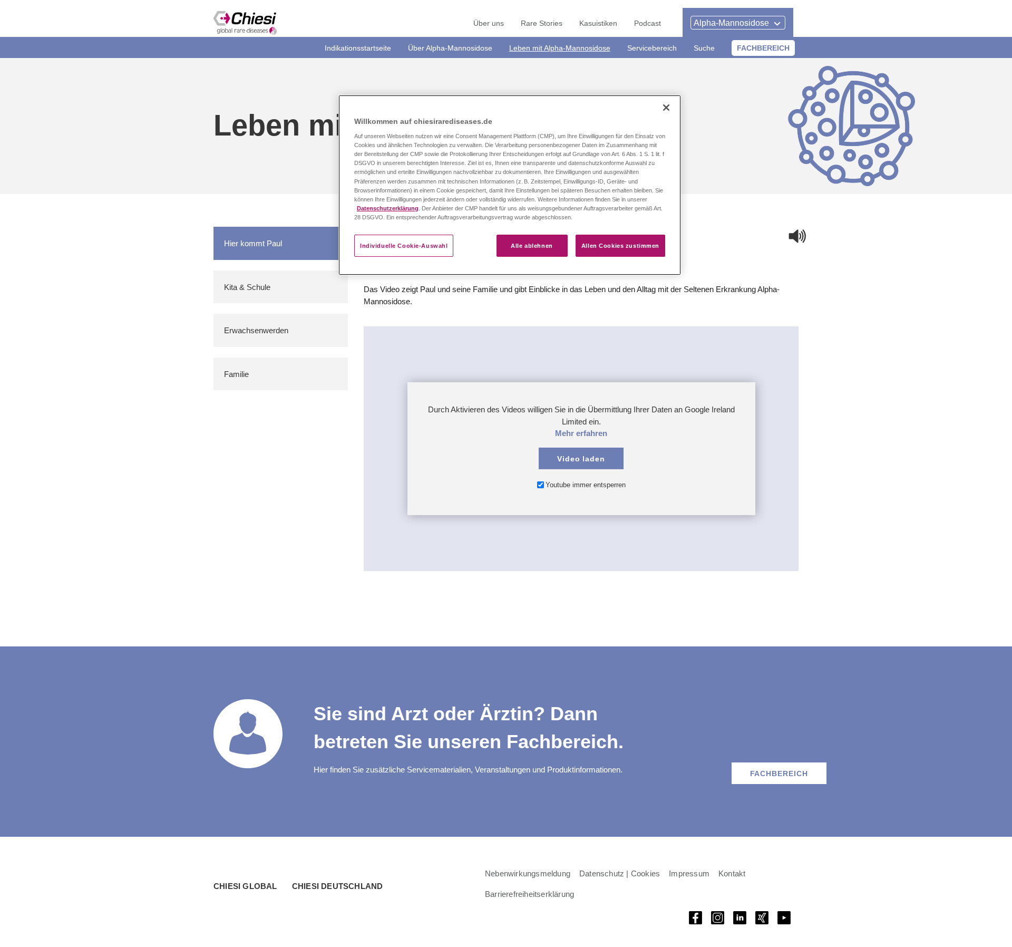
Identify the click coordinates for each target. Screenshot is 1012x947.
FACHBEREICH (763, 48)
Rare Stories (541, 23)
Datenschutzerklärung (388, 208)
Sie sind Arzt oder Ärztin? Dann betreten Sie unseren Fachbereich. (469, 727)
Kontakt (731, 873)
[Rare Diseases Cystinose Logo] (245, 22)
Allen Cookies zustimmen (620, 245)
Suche (704, 48)
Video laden (581, 458)
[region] (509, 185)
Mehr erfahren (581, 433)
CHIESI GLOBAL (245, 886)
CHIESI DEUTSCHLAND (337, 886)
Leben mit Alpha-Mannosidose (559, 48)
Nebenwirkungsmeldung (527, 873)
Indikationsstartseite (358, 48)
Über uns (488, 23)
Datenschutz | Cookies (619, 873)
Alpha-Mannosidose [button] (731, 22)
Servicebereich (652, 48)
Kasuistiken (598, 23)
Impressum (689, 873)
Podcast (647, 23)
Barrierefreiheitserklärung (529, 893)
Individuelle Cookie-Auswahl (403, 245)
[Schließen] (666, 107)
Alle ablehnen (531, 245)
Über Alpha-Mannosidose (450, 48)
